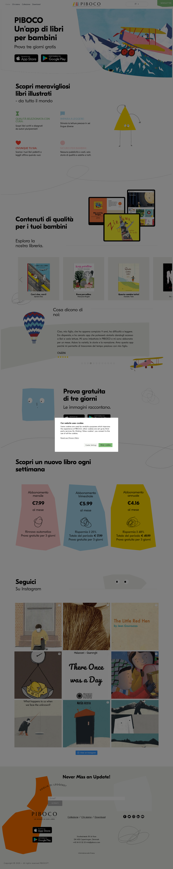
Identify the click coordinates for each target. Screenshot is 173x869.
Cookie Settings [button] (90, 445)
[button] (81, 445)
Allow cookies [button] (105, 445)
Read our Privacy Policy (70, 438)
